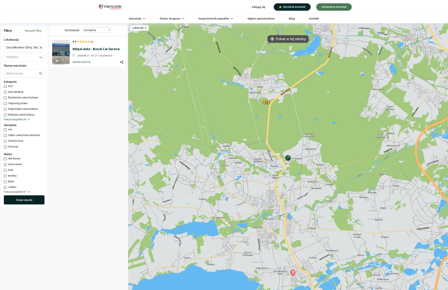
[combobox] (22, 47)
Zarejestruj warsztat (333, 6)
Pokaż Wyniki (24, 199)
